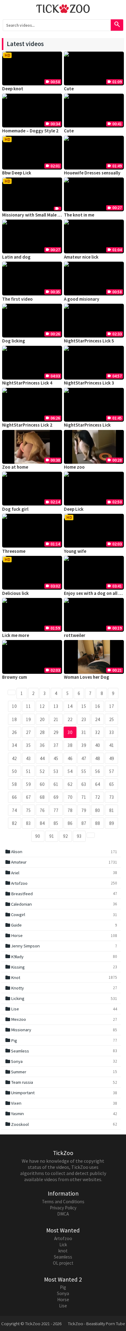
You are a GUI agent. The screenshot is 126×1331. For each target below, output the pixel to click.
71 (83, 797)
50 (14, 771)
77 (56, 810)
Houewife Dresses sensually (92, 173)
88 (97, 823)
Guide (61, 925)
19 (28, 719)
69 (56, 797)
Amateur (61, 862)
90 (37, 836)
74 (14, 810)
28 (42, 732)
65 (111, 784)
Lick (63, 1244)
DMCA (63, 1214)
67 (28, 797)
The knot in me (79, 215)
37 (56, 745)
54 (70, 771)
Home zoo (74, 467)
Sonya (61, 1061)
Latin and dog (16, 257)
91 (51, 836)
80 (97, 810)
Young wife (75, 551)
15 (83, 706)
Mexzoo (61, 1019)
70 (70, 797)
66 (14, 797)
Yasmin (61, 1113)
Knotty (61, 988)
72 (97, 797)
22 (70, 719)
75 (28, 810)
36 (42, 745)
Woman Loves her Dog (86, 677)
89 (111, 823)
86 (70, 823)
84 (42, 823)
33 (111, 732)
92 (65, 836)
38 (70, 745)
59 (28, 784)
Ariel (61, 872)
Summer (61, 1071)
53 (56, 771)
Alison (61, 851)
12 (42, 706)
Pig (61, 1040)
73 (111, 797)
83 (28, 823)
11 (28, 706)
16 (97, 706)
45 (56, 758)
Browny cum (14, 677)
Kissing (61, 966)
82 (14, 823)
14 (70, 706)
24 (97, 719)
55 (83, 771)
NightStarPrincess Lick (87, 425)
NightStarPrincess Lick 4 (27, 383)
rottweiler (74, 635)
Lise (61, 1008)
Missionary (61, 1029)
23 (83, 719)
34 (14, 745)
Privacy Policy (63, 1208)
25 (111, 719)
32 (97, 732)
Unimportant (61, 1092)
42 (14, 758)
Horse (61, 935)
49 (111, 758)
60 (42, 784)
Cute (69, 89)
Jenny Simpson (61, 946)
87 (83, 823)
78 (70, 810)
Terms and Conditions (63, 1201)
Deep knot (12, 89)
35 (28, 745)
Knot (61, 977)
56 (97, 771)
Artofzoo (61, 883)
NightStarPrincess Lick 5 (89, 341)
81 (111, 810)
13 (56, 706)
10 (14, 706)
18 (14, 719)
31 (83, 732)
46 (70, 758)
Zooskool (61, 1124)
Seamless (61, 1050)
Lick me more (15, 635)
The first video (17, 299)
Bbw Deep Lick (16, 173)
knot (63, 1251)
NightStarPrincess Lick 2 (27, 425)
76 (42, 810)
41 (111, 745)
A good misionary (81, 299)
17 (111, 706)
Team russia (61, 1082)
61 (56, 784)
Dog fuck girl (15, 509)
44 (42, 758)
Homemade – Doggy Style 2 (30, 131)
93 (79, 836)
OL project (63, 1263)
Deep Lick (73, 509)
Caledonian (61, 904)
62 (70, 784)
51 (28, 771)
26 (14, 732)
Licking (61, 998)
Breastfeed (61, 893)
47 (83, 758)
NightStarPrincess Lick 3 (89, 383)
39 (83, 745)
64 (97, 784)
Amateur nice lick (81, 257)
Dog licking (13, 341)
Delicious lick (15, 593)
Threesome (13, 551)
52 (42, 771)
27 (28, 732)
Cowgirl (61, 914)
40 (97, 745)
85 (56, 823)
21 (56, 719)
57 (111, 771)
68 (42, 797)
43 (28, 758)
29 (56, 732)
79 (83, 810)
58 (14, 784)
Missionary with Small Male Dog (34, 215)
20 (42, 719)
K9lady (61, 956)
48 (97, 758)
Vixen (61, 1103)
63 (83, 784)
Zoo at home (15, 467)
